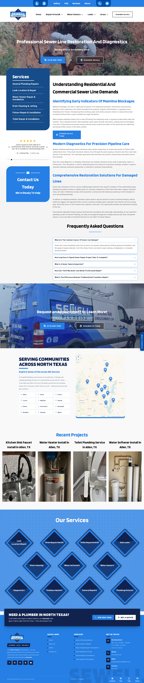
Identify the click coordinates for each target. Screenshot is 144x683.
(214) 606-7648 (55, 60)
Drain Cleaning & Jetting (84, 652)
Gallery (51, 648)
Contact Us (53, 652)
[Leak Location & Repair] (28, 90)
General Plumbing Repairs (84, 640)
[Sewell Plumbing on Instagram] (20, 663)
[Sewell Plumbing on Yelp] (25, 663)
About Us (52, 644)
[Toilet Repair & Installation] (28, 119)
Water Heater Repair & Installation (87, 648)
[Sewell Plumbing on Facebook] (9, 663)
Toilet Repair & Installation (85, 659)
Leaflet (110, 416)
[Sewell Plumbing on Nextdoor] (31, 663)
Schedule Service (92, 60)
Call (120, 681)
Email (137, 681)
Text (129, 681)
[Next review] (47, 147)
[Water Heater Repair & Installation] (28, 98)
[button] (61, 14)
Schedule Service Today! (66, 135)
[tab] (8, 159)
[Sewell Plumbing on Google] (15, 663)
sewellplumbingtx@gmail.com (121, 661)
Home (51, 640)
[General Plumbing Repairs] (28, 84)
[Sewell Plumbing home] (24, 637)
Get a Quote (127, 617)
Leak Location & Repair (83, 644)
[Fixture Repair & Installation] (28, 112)
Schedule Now (142, 341)
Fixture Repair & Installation (85, 655)
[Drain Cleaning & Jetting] (28, 106)
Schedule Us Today (91, 326)
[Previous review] (9, 147)
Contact (112, 681)
